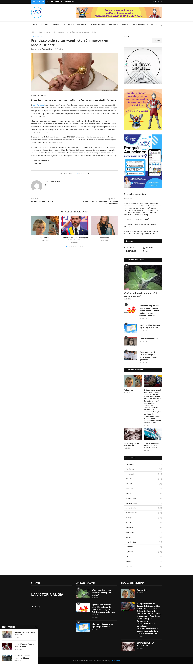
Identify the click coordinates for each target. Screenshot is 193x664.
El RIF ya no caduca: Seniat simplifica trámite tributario (151, 445)
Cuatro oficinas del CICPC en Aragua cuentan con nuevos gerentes (148, 356)
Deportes (124, 25)
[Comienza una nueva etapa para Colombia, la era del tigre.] (75, 225)
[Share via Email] (88, 173)
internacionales (144, 508)
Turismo (144, 566)
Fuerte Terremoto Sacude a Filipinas (22, 657)
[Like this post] (79, 173)
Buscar (126, 36)
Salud (153, 25)
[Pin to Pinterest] (86, 173)
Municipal (144, 517)
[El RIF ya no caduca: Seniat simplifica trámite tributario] (153, 434)
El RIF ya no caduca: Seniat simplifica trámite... (69, 2)
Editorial (44, 25)
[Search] (161, 25)
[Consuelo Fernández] (130, 341)
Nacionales (81, 25)
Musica (144, 522)
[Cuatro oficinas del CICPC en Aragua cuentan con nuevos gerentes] (130, 355)
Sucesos (144, 561)
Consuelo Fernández (149, 338)
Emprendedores (144, 498)
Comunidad (144, 474)
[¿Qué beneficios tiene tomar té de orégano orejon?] (143, 277)
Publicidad (144, 547)
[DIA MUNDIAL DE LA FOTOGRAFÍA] (133, 434)
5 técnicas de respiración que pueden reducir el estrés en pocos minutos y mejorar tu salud (141, 232)
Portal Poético (144, 542)
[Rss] (161, 2)
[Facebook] (153, 2)
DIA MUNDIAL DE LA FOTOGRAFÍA (137, 219)
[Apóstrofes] (45, 225)
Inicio (35, 25)
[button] (47, 2)
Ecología (144, 484)
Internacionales (97, 25)
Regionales (68, 25)
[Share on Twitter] (84, 173)
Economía (112, 25)
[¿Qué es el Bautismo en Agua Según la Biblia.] (130, 328)
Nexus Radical (115, 661)
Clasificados (144, 469)
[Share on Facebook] (81, 173)
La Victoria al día (45, 49)
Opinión (56, 25)
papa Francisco (38, 105)
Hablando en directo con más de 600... (25, 633)
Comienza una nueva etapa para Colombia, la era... (75, 239)
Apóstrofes (44, 238)
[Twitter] (156, 2)
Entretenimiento (139, 25)
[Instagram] (158, 2)
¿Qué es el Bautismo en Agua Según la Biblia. (150, 326)
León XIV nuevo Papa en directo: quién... (24, 645)
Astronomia (144, 464)
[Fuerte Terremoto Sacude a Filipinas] (7, 658)
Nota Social (144, 532)
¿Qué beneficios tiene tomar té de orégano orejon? (141, 294)
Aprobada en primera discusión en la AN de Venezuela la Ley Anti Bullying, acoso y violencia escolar (149, 310)
